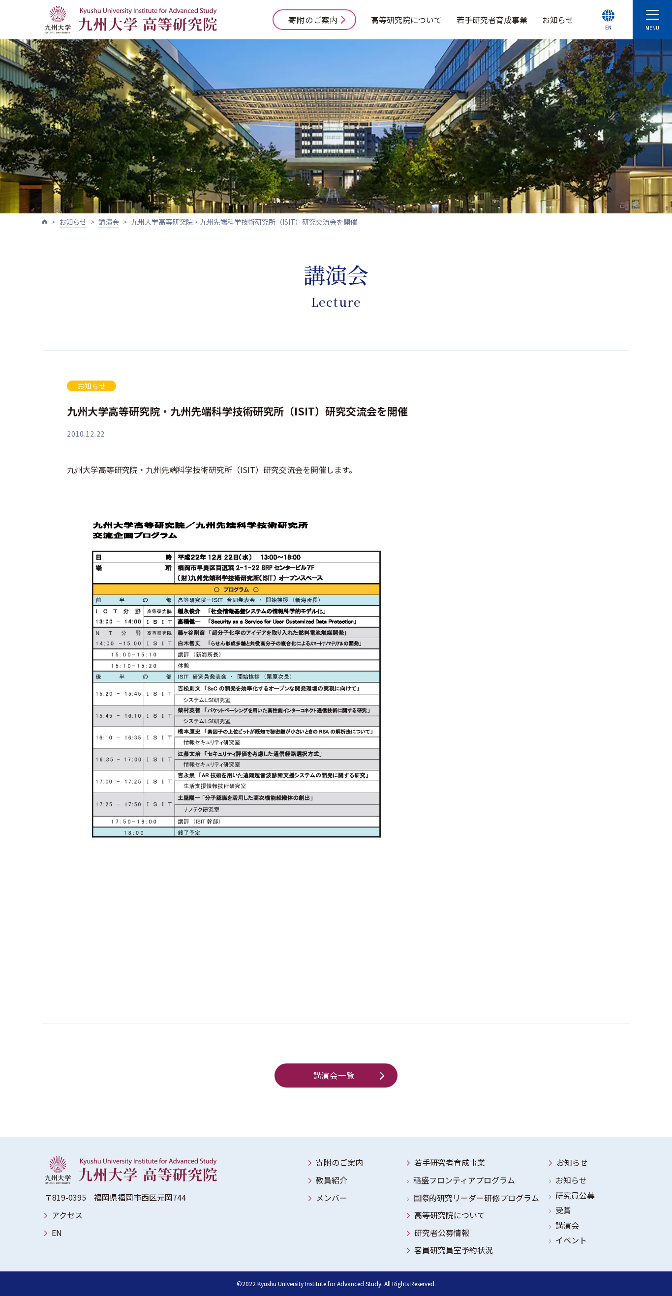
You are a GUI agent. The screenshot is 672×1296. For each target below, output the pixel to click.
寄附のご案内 (313, 20)
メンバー (331, 1198)
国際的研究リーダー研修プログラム (476, 1198)
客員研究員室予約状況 (453, 1250)
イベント (571, 1240)
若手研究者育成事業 (492, 20)
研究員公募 (575, 1195)
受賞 (563, 1210)
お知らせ (558, 20)
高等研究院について (406, 20)
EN (57, 1232)
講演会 (108, 221)
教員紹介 (331, 1180)
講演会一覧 (334, 1075)
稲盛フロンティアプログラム (464, 1180)
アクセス (67, 1215)
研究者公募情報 (441, 1232)
